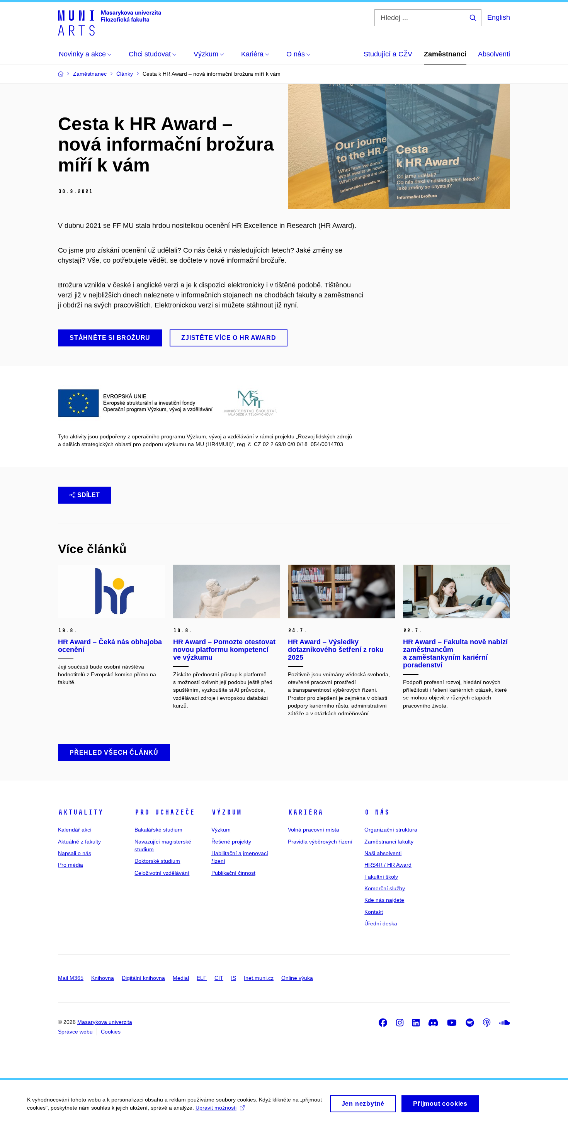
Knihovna (102, 978)
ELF (202, 978)
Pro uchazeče (164, 812)
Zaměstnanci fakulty (388, 841)
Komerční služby (384, 888)
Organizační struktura (390, 830)
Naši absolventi (382, 853)
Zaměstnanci (445, 54)
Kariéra (305, 812)
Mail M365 (70, 978)
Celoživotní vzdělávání (161, 873)
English (498, 17)
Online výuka (297, 978)
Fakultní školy (381, 877)
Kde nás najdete (384, 900)
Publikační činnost (233, 873)
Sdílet (88, 495)
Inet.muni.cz (259, 978)
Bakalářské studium (158, 830)
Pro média (70, 865)
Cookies (111, 1032)
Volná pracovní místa (313, 830)
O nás (376, 812)
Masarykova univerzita (104, 1022)
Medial (181, 978)
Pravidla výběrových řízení (320, 841)
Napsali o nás (74, 853)
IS (233, 978)
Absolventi (494, 54)
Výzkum (226, 812)
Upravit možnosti (216, 1108)
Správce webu (75, 1032)
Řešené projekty (231, 841)
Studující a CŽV (388, 54)
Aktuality (80, 812)
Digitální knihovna (143, 978)
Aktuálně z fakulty (79, 841)
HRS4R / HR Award (388, 865)
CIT (218, 978)
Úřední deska (380, 923)
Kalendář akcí (75, 830)
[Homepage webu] (109, 22)
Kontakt (373, 912)
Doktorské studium (157, 861)
